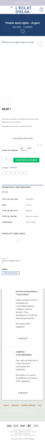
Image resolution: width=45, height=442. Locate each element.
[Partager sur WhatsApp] (4, 173)
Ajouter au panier (26, 160)
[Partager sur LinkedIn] (26, 173)
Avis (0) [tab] (5, 192)
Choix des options (11, 273)
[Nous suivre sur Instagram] (29, 411)
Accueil (17, 27)
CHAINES (28, 27)
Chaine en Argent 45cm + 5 (11, 262)
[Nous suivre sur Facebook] (25, 411)
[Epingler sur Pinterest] (21, 173)
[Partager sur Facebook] (8, 173)
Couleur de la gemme (10, 150)
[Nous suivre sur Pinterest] (33, 411)
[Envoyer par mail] (17, 173)
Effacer (40, 145)
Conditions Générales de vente (22, 432)
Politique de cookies (22, 430)
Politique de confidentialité (22, 435)
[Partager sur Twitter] (13, 173)
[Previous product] (22, 31)
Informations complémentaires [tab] (16, 187)
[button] (3, 10)
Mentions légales (22, 433)
